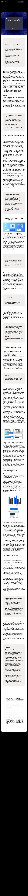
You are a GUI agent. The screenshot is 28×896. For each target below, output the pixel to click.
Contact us (21, 1)
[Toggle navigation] (26, 2)
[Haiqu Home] (3, 1)
